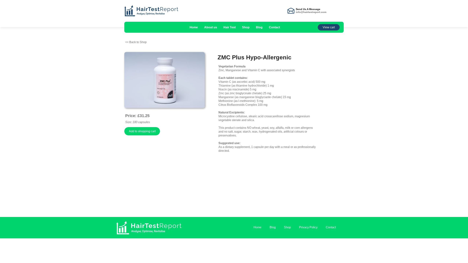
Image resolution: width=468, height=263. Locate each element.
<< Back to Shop (136, 42)
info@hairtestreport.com (311, 12)
